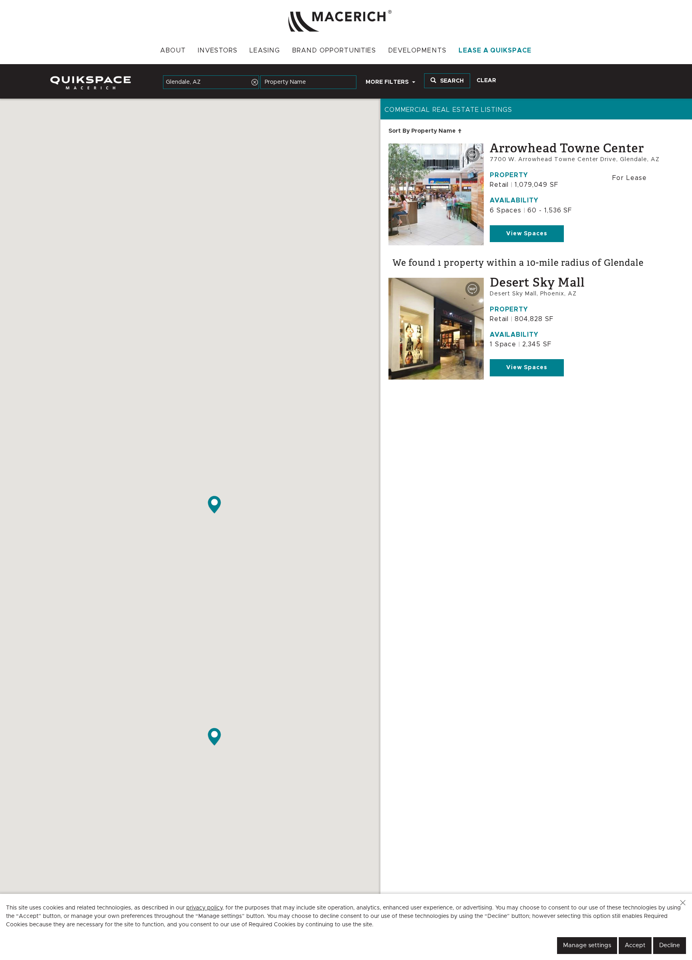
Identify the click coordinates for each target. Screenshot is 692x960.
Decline (669, 945)
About (173, 50)
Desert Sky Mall (537, 282)
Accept (635, 945)
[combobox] (211, 82)
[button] (683, 902)
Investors (218, 50)
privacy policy (204, 908)
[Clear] (254, 82)
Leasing (264, 50)
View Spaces (527, 233)
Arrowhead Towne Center (567, 148)
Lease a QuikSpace (495, 50)
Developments (417, 50)
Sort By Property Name (427, 131)
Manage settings (587, 945)
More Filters (388, 82)
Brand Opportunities (334, 50)
